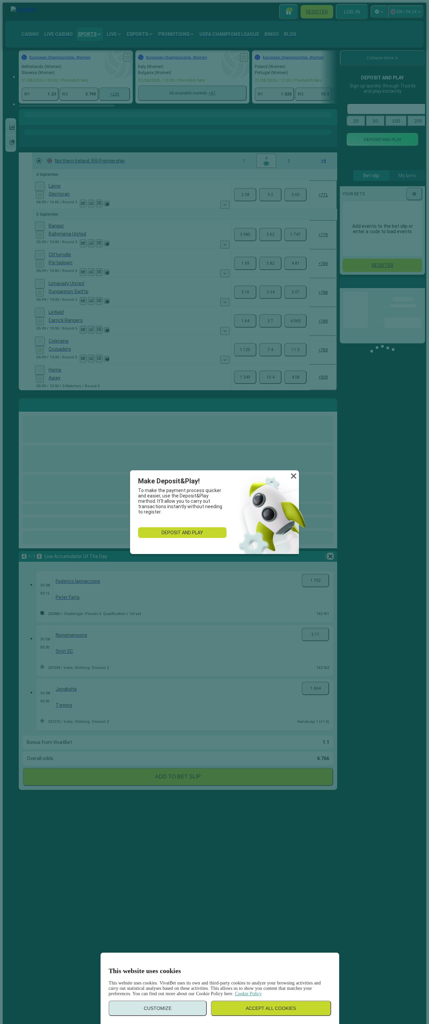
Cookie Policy (248, 993)
